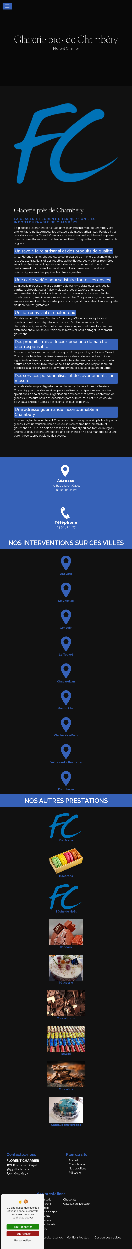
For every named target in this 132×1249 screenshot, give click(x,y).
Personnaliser (23, 1240)
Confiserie (45, 1199)
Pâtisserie (75, 1172)
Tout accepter (23, 1226)
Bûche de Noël (48, 1212)
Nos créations (77, 1168)
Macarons (45, 1203)
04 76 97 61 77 (66, 527)
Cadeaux (44, 1216)
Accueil (73, 1160)
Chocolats (69, 1199)
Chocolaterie (77, 1164)
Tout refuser (23, 1233)
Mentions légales (78, 1237)
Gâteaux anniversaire (76, 1203)
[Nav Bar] (7, 6)
